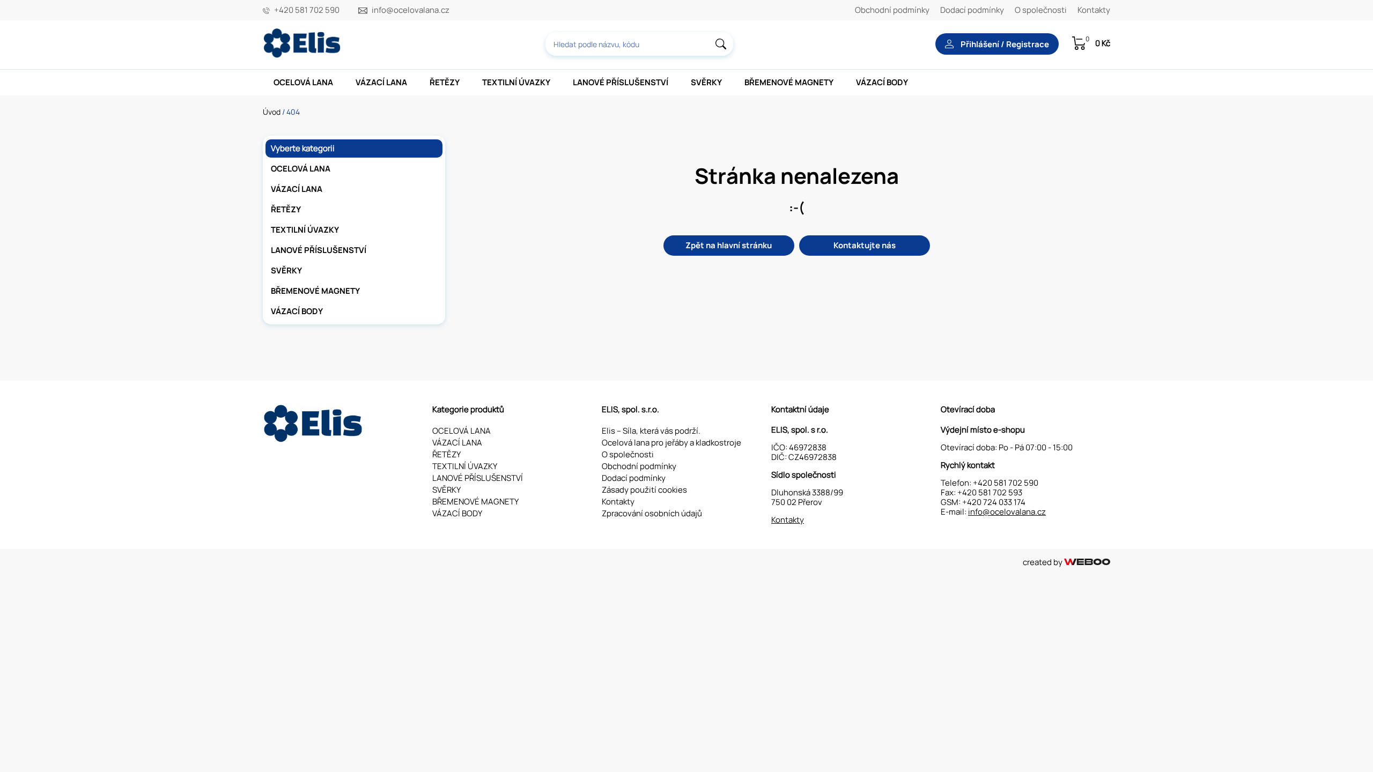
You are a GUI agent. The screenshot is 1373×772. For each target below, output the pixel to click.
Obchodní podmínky (892, 10)
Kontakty (1093, 10)
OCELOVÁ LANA (303, 82)
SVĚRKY (706, 82)
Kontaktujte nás (864, 245)
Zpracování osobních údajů (652, 513)
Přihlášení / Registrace (1004, 44)
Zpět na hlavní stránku (728, 245)
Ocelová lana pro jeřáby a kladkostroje (671, 442)
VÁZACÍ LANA (381, 82)
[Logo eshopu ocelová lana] (314, 439)
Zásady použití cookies (644, 489)
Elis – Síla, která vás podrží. (651, 430)
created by (1043, 562)
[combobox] (639, 44)
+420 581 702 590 (306, 10)
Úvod (271, 112)
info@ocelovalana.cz (410, 10)
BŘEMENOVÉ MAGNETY (788, 82)
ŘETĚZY (445, 82)
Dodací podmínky (972, 10)
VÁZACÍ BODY (882, 82)
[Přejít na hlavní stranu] (303, 55)
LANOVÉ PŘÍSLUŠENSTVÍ (620, 82)
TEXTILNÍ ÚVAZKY (516, 82)
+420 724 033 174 (993, 502)
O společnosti (1041, 10)
